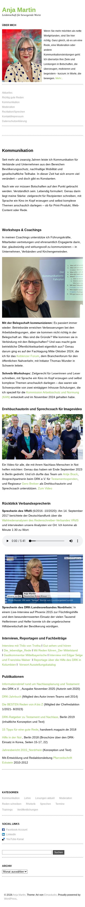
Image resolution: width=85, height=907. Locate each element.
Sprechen (45, 803)
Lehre (27, 798)
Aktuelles (7, 92)
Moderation (8, 107)
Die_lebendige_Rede (17, 650)
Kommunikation (11, 102)
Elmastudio (50, 894)
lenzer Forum (30, 356)
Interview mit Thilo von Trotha (21, 645)
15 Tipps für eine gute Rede (20, 729)
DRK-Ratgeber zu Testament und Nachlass (30, 717)
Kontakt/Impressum (13, 116)
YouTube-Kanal (15, 839)
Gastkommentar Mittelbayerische (25, 655)
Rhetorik (30, 803)
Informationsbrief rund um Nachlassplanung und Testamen (40, 684)
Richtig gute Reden (13, 97)
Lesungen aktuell (45, 798)
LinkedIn (11, 834)
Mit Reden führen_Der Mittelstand (56, 650)
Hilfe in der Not (11, 737)
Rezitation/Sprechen (13, 111)
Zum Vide (44, 488)
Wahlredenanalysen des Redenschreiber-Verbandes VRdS (40, 520)
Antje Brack (70, 474)
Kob (19, 356)
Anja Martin (19, 9)
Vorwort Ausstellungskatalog (37, 664)
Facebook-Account (16, 829)
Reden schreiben (11, 803)
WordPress (10, 898)
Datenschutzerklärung (14, 121)
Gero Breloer (30, 483)
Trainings (7, 809)
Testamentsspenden (64, 479)
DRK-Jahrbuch (12, 696)
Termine (60, 803)
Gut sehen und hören (57, 645)
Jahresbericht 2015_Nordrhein (22, 750)
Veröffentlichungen (27, 809)
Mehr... (59, 78)
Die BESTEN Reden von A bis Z (22, 704)
